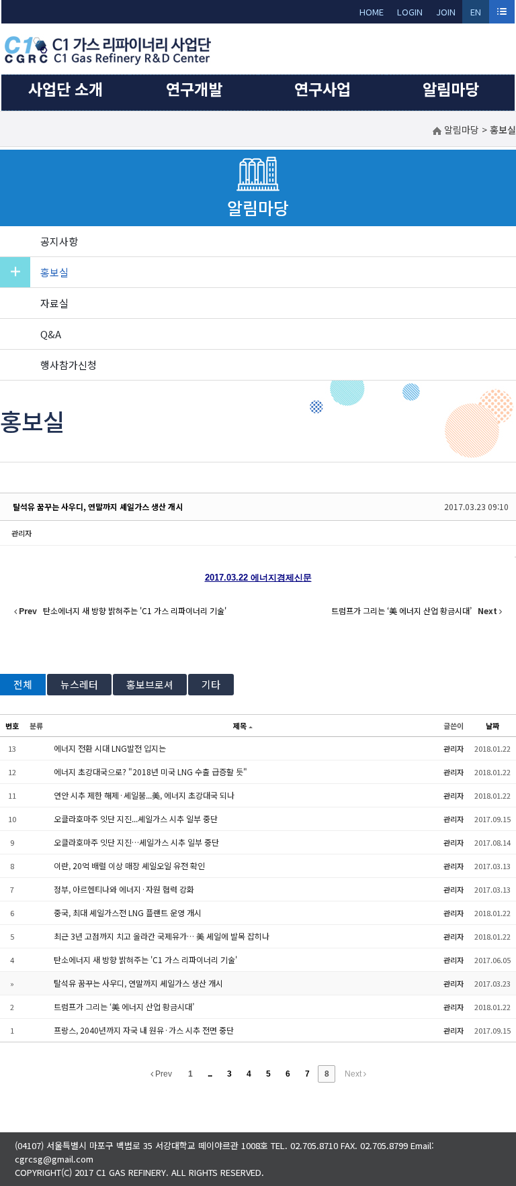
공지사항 (59, 241)
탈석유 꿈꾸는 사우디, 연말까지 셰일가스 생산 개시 (98, 506)
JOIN (446, 11)
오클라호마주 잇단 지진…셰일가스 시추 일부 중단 (136, 842)
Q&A (50, 334)
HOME (371, 11)
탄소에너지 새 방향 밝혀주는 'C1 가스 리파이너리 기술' (145, 959)
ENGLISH (476, 14)
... (210, 1074)
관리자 (21, 533)
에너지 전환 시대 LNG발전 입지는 (110, 748)
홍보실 (54, 272)
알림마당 (451, 88)
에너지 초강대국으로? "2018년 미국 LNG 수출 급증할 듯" (150, 771)
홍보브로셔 (149, 684)
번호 (12, 725)
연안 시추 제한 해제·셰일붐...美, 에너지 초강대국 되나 (144, 795)
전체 (22, 684)
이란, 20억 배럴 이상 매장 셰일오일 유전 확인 (129, 865)
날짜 (492, 725)
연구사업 (322, 88)
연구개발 (194, 88)
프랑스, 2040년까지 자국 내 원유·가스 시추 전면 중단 (144, 1030)
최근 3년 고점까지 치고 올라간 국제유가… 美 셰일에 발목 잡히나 (161, 936)
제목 (240, 725)
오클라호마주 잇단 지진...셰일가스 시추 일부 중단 (136, 818)
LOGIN (410, 11)
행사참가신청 (68, 365)
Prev (162, 1074)
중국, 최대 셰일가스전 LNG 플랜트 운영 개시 (128, 912)
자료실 (54, 303)
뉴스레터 (79, 684)
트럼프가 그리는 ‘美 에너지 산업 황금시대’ (124, 1006)
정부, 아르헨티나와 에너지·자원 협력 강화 (124, 889)
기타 (211, 684)
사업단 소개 (65, 88)
